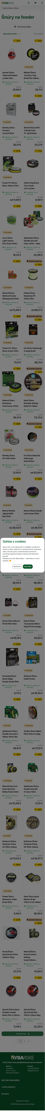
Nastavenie (17, 566)
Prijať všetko (28, 566)
